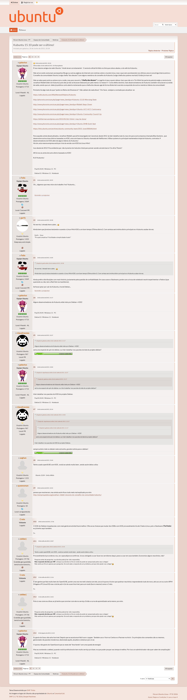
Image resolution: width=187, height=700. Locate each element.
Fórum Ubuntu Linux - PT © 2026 (165, 694)
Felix (23, 178)
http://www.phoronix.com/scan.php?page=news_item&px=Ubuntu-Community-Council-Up (67, 114)
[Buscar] (162, 24)
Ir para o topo (18, 668)
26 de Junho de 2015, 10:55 (45, 180)
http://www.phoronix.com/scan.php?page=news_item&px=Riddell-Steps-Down (62, 104)
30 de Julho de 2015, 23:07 (46, 541)
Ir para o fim (17, 57)
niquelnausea (23, 333)
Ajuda (150, 697)
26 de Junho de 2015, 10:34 (43, 63)
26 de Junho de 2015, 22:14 (45, 409)
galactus (23, 62)
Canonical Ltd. (59, 693)
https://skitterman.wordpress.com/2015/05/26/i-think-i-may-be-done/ (59, 119)
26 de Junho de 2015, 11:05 (45, 257)
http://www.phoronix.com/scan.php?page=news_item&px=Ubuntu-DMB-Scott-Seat (64, 124)
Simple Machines (29, 696)
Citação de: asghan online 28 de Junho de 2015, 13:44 (50, 546)
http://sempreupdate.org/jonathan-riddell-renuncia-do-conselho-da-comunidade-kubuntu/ (67, 495)
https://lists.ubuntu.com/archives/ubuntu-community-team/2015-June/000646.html (65, 129)
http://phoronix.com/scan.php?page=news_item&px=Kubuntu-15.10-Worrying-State (64, 99)
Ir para (142, 678)
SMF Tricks (31, 690)
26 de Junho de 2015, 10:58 (45, 220)
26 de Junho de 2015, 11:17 (45, 297)
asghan (23, 458)
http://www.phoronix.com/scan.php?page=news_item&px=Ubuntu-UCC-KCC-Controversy (67, 109)
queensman (23, 485)
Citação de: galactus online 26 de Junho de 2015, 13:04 (50, 415)
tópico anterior (154, 51)
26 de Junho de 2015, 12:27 (45, 335)
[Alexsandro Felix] (22, 207)
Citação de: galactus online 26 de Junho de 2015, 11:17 (50, 341)
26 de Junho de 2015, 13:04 (45, 367)
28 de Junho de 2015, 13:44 (45, 460)
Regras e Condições (159, 697)
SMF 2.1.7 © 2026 (16, 696)
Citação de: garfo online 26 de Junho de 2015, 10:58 (50, 263)
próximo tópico (168, 51)
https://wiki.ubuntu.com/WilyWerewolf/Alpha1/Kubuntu (54, 95)
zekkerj (23, 539)
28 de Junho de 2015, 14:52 (45, 488)
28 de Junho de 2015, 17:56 (46, 521)
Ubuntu (50, 693)
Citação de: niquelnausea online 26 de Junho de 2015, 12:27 (52, 372)
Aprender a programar (42, 195)
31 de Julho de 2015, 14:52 (46, 597)
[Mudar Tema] (36, 2)
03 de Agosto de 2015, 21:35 (46, 633)
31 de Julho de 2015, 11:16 (46, 577)
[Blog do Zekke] (22, 567)
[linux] (22, 248)
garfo (23, 218)
